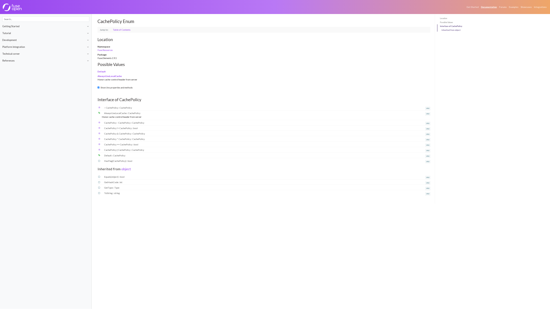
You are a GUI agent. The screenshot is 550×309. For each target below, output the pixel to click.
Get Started (472, 7)
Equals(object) (111, 176)
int (121, 182)
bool (135, 128)
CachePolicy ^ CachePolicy (117, 139)
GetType (108, 187)
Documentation (489, 7)
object (126, 169)
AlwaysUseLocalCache (110, 76)
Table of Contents (121, 29)
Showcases (526, 7)
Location (443, 18)
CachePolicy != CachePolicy (118, 128)
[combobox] (45, 19)
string (117, 193)
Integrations (540, 7)
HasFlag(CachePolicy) (115, 161)
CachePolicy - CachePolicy (117, 122)
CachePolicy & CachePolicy (118, 133)
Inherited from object (451, 30)
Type (116, 187)
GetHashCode (111, 182)
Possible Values (446, 22)
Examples (513, 7)
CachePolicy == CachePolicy (118, 144)
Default (102, 71)
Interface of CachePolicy (451, 26)
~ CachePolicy (111, 107)
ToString (108, 193)
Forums (503, 7)
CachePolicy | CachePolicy (117, 149)
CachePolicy (126, 107)
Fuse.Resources (105, 50)
